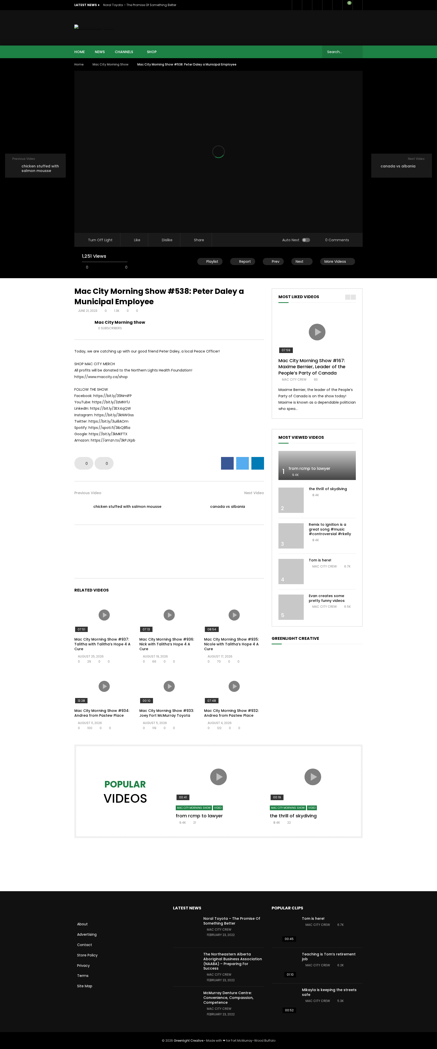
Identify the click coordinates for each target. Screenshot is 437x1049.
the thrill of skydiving (328, 488)
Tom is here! (320, 560)
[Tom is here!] (291, 571)
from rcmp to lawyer (309, 468)
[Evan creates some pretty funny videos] (291, 607)
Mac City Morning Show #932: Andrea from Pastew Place (231, 713)
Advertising (87, 934)
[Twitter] (307, 5)
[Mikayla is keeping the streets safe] (284, 1001)
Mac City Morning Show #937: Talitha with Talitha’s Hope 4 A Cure (102, 644)
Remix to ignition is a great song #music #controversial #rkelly (330, 529)
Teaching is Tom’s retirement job (329, 956)
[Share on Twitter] (242, 463)
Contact (84, 944)
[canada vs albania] (256, 506)
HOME (79, 51)
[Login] (358, 5)
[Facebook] (297, 5)
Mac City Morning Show (110, 64)
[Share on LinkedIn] (257, 463)
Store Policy (87, 955)
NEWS (100, 51)
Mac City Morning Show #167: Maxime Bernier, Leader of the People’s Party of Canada (311, 366)
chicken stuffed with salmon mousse (127, 506)
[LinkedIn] (317, 5)
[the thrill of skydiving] (291, 500)
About (82, 924)
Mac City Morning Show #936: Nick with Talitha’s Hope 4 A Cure (166, 644)
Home (79, 64)
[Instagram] (337, 5)
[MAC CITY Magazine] (94, 28)
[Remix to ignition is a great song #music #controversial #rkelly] (291, 536)
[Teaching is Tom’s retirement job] (284, 965)
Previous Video (87, 492)
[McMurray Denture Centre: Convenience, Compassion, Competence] (185, 1004)
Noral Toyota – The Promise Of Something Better (139, 5)
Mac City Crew (294, 379)
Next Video (254, 492)
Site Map (84, 986)
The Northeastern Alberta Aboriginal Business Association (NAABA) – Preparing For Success (232, 961)
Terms (83, 975)
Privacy (83, 965)
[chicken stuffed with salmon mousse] (82, 506)
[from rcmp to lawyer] (317, 465)
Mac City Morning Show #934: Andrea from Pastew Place (101, 713)
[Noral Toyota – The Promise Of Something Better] (185, 930)
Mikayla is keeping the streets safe (329, 992)
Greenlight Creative (188, 1040)
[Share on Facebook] (227, 463)
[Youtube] (327, 5)
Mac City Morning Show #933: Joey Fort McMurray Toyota (166, 713)
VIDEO (218, 808)
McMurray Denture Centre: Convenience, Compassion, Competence (228, 997)
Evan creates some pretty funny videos (327, 598)
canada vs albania (227, 506)
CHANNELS (124, 51)
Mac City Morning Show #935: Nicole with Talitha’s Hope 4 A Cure (231, 644)
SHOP (152, 51)
